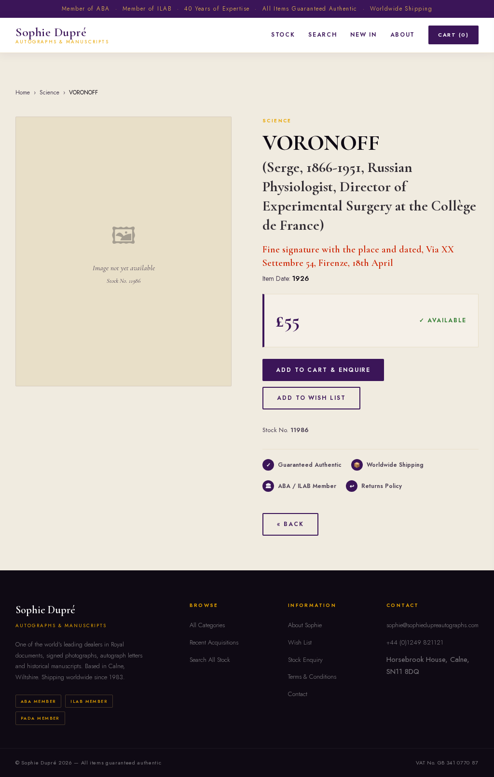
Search (322, 34)
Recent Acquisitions (214, 642)
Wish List (300, 642)
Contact (297, 693)
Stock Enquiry (305, 659)
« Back (290, 524)
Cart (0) (453, 35)
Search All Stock (210, 659)
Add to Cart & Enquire (323, 370)
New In (363, 34)
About (402, 34)
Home (22, 92)
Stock (283, 34)
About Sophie (305, 625)
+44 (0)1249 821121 (414, 642)
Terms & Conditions (312, 676)
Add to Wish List (311, 398)
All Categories (207, 625)
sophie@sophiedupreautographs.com (432, 625)
